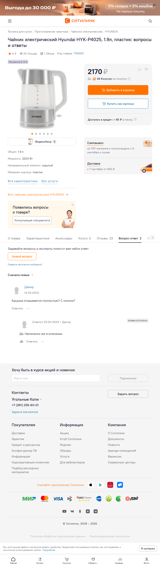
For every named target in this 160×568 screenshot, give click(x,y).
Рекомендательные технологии (110, 536)
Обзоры (65, 450)
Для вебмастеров (72, 462)
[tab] (14, 239)
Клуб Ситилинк (71, 439)
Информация (21, 456)
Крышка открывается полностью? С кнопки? (43, 301)
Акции (64, 433)
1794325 (79, 53)
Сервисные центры (121, 462)
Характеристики (37, 238)
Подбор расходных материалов (25, 470)
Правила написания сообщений (25, 264)
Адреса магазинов (25, 412)
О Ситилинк (116, 433)
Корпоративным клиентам (30, 462)
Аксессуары (63, 238)
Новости (114, 445)
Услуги (84, 238)
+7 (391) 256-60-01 (25, 405)
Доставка (18, 433)
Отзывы (105, 238)
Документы (116, 439)
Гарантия (18, 439)
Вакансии (114, 456)
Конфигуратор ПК (24, 450)
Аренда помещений (122, 450)
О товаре (14, 238)
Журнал (65, 445)
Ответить (17, 308)
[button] (13, 560)
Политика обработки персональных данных (58, 536)
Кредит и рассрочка (26, 445)
